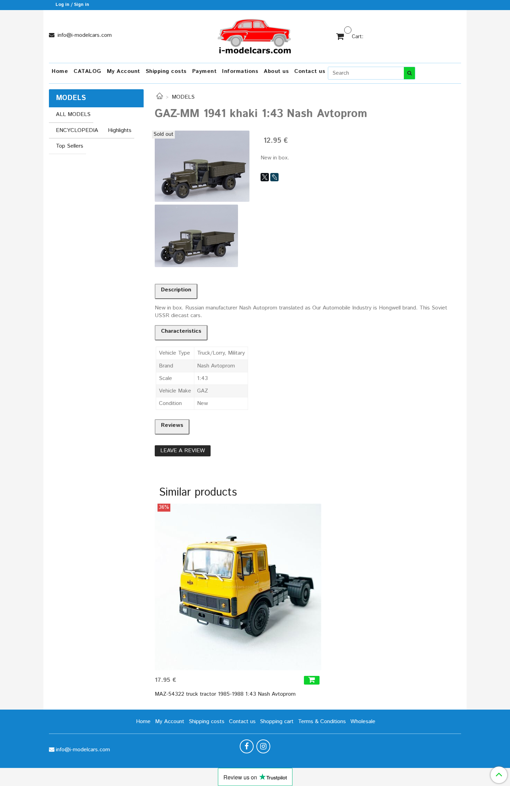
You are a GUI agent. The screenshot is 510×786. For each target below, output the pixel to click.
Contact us (309, 71)
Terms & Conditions (322, 722)
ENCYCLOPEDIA (77, 130)
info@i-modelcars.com (84, 35)
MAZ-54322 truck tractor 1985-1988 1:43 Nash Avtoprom (225, 694)
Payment (204, 71)
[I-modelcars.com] (255, 35)
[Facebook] (247, 746)
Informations (240, 71)
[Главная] (159, 97)
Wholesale (362, 722)
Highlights (119, 130)
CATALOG (87, 71)
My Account (123, 71)
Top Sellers (69, 146)
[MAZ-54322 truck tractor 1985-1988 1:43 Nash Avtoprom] (238, 587)
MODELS (183, 97)
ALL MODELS (73, 114)
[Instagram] (263, 746)
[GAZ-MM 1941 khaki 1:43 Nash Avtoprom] (202, 166)
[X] (265, 177)
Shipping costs (166, 71)
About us (276, 71)
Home (60, 71)
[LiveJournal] (274, 177)
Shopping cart (277, 722)
